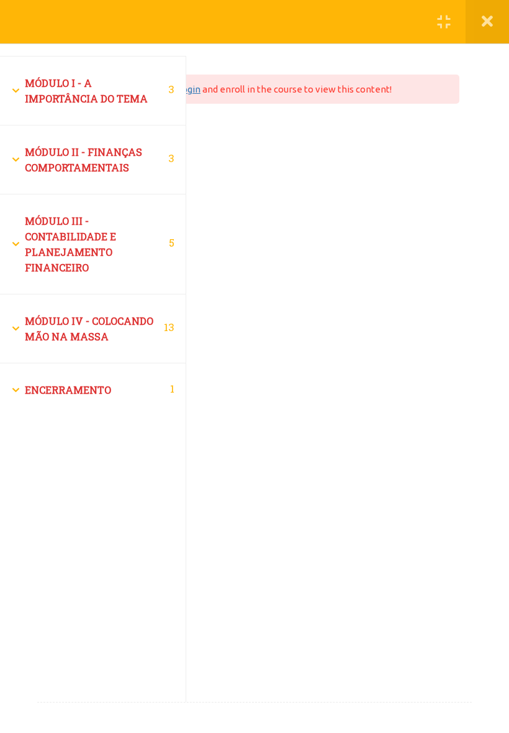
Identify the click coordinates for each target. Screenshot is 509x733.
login (189, 89)
